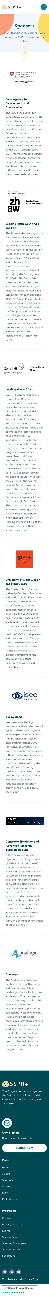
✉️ (4, 1272)
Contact (7, 1186)
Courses (7, 1218)
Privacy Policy (31, 1279)
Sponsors (7, 1180)
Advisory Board (11, 1249)
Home (5, 1167)
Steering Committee (14, 1243)
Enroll (5, 1192)
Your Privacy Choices (22, 1288)
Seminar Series (10, 1237)
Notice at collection (13, 1292)
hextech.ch (17, 1279)
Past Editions (9, 1198)
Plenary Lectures (12, 1224)
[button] (44, 7)
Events (6, 1230)
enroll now (24, 1148)
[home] (11, 7)
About (6, 1173)
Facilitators (8, 1255)
